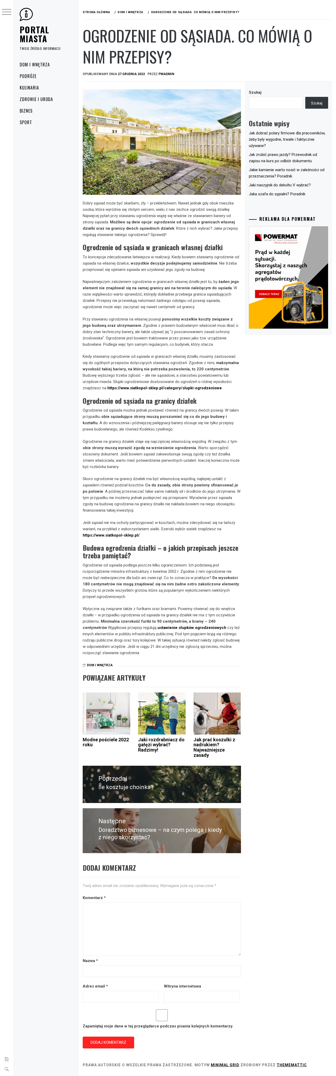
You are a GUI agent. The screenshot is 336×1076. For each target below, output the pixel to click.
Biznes (26, 111)
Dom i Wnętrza (35, 64)
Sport (26, 122)
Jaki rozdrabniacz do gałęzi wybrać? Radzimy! (161, 745)
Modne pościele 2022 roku (106, 742)
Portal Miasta (34, 34)
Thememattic (292, 1065)
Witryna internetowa (182, 986)
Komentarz (94, 897)
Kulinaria (29, 88)
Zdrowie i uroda (36, 99)
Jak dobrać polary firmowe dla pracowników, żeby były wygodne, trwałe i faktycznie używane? (287, 139)
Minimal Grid (225, 1065)
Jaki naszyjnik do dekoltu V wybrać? (280, 185)
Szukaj (255, 92)
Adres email (95, 986)
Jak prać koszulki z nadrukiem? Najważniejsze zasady (214, 747)
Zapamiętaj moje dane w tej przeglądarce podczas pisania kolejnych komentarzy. (158, 1026)
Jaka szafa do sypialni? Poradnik (277, 194)
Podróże (28, 76)
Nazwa (90, 960)
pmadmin (166, 74)
